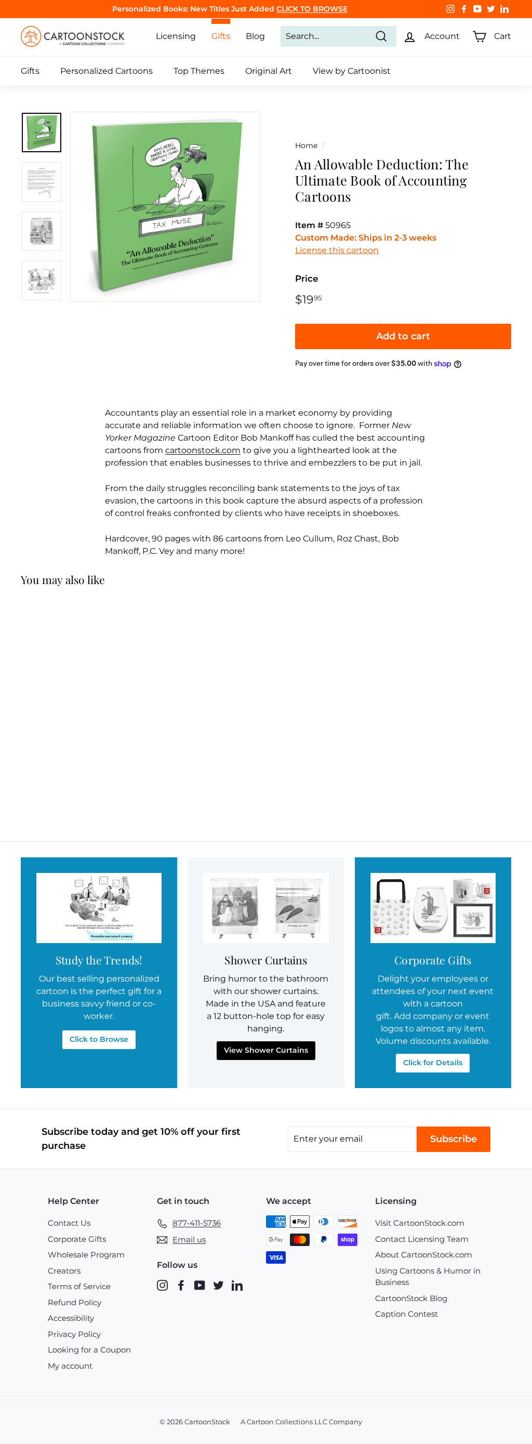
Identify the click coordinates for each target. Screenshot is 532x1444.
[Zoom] (165, 206)
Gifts (30, 71)
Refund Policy (74, 1302)
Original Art (268, 71)
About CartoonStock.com (423, 1255)
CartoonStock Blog (411, 1298)
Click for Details (432, 1062)
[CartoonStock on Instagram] (162, 1285)
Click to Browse (99, 1039)
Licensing (176, 36)
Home (306, 145)
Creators (64, 1271)
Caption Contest (406, 1314)
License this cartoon (337, 250)
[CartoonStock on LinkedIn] (237, 1285)
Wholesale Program (86, 1255)
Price (306, 278)
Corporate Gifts (77, 1239)
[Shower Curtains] (265, 908)
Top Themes (199, 71)
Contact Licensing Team (422, 1239)
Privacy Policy (74, 1334)
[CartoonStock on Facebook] (181, 1285)
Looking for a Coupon (89, 1350)
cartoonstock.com (203, 450)
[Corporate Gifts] (433, 908)
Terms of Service (79, 1286)
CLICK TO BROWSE (312, 9)
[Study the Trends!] (99, 908)
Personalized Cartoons (106, 71)
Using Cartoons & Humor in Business (428, 1277)
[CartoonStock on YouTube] (199, 1285)
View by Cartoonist (352, 71)
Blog (255, 36)
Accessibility (71, 1318)
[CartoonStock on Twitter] (218, 1285)
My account (70, 1366)
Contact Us (69, 1223)
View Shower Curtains (266, 1050)
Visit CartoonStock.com (419, 1223)
